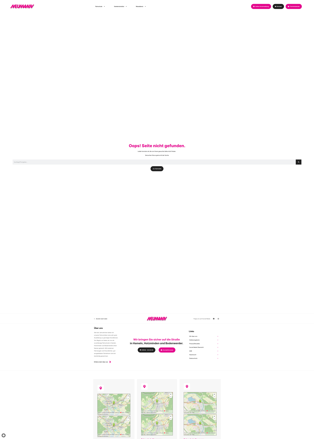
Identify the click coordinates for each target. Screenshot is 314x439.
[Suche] (298, 162)
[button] (3, 435)
